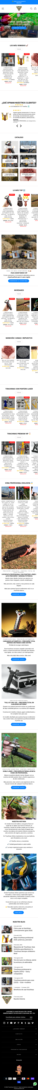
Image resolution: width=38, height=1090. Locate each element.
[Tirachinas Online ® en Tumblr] (25, 1023)
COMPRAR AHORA (19, 594)
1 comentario (17, 987)
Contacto (19, 1033)
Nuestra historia (19, 999)
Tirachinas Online (10, 836)
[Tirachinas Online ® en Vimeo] (32, 1023)
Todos (19, 49)
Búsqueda (19, 1060)
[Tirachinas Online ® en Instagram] (4, 1023)
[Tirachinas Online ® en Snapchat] (22, 1023)
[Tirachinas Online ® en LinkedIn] (29, 1023)
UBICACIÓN (19, 1039)
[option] (19, 2)
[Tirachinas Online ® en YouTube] (11, 1023)
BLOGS (19, 1054)
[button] (5, 79)
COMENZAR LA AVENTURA (18, 280)
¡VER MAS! (18, 912)
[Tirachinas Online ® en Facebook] (8, 1023)
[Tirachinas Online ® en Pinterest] (18, 1023)
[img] (19, 105)
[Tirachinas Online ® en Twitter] (15, 1023)
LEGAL (19, 1044)
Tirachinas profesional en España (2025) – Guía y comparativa (22, 971)
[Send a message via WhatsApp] (35, 1084)
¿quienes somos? (19, 1028)
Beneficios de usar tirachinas (24, 990)
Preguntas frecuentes (19, 1049)
